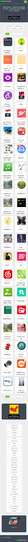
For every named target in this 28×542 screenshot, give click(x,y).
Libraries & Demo (14, 448)
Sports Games (14, 440)
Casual (14, 484)
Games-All (7, 28)
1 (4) (7, 33)
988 (21, 265)
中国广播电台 (21, 319)
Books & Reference (14, 506)
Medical (14, 486)
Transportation (14, 450)
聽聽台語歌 (21, 158)
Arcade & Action (14, 460)
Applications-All (9, 26)
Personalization (14, 467)
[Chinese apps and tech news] (14, 17)
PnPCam (21, 229)
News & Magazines (14, 494)
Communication (14, 457)
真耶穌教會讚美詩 (7, 319)
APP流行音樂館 (21, 301)
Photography (14, 462)
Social (14, 474)
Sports (14, 455)
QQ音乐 (21, 50)
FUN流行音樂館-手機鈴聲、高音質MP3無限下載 (7, 303)
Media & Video (14, 465)
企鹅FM (7, 265)
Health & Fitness (14, 477)
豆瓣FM (21, 68)
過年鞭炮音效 (7, 354)
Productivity (14, 469)
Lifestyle (14, 501)
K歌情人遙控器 (7, 372)
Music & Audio (14, 479)
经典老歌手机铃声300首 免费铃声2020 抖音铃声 (7, 178)
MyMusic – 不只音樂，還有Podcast (7, 70)
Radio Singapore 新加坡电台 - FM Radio (7, 124)
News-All (21, 28)
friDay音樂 (7, 86)
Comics (14, 445)
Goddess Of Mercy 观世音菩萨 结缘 (21, 392)
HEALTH (14, 438)
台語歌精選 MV (7, 229)
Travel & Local (14, 508)
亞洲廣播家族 (7, 247)
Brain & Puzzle (14, 482)
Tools (14, 503)
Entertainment (14, 489)
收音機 (20, 104)
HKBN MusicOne (7, 390)
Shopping (14, 498)
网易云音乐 (7, 283)
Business (14, 491)
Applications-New (18, 26)
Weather (14, 453)
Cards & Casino (14, 472)
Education (14, 511)
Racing (14, 443)
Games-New (14, 28)
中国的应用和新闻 (6, 1)
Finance (14, 496)
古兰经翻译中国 (21, 193)
